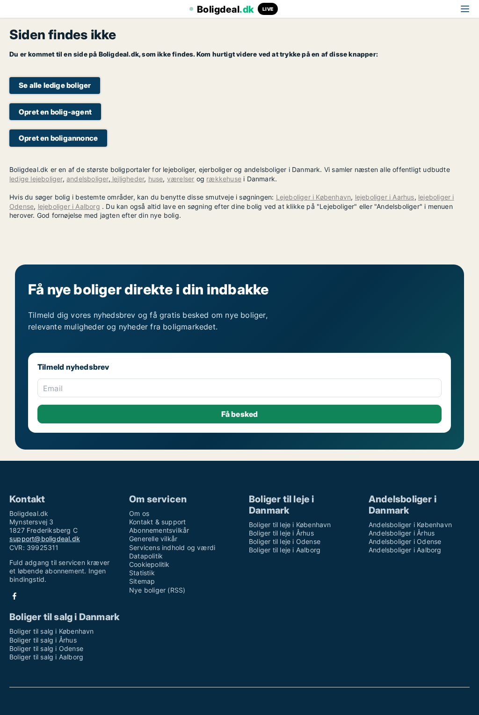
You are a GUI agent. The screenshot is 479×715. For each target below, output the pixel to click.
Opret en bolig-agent (55, 111)
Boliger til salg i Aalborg (46, 657)
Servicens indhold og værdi (172, 547)
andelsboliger (87, 179)
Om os (139, 513)
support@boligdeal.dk (44, 539)
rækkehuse (223, 179)
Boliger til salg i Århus (43, 640)
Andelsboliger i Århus (402, 533)
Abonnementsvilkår (159, 530)
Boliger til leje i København (290, 525)
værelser (181, 179)
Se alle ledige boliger (55, 85)
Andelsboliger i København (410, 525)
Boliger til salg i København (51, 631)
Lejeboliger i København (313, 197)
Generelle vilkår (153, 539)
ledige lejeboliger (36, 179)
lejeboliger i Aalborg (69, 206)
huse (155, 179)
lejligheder (127, 179)
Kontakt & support (157, 522)
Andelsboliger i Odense (405, 541)
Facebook (14, 596)
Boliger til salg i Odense (46, 648)
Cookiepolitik (149, 564)
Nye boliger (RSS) (157, 590)
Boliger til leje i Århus (281, 533)
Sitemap (142, 581)
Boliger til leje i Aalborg (284, 550)
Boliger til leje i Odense (284, 541)
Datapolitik (146, 556)
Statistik (142, 573)
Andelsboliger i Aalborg (405, 550)
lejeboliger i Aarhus (384, 197)
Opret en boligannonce (58, 138)
